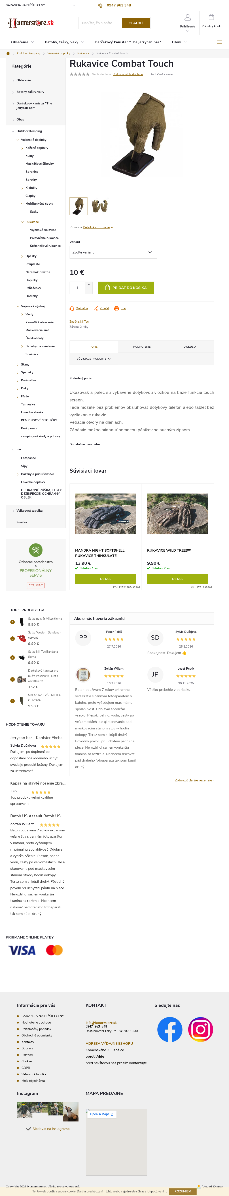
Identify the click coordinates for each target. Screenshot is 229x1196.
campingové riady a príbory (40, 436)
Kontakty (27, 1042)
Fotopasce (28, 458)
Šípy (24, 466)
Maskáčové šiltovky (39, 164)
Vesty (29, 314)
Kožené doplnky (36, 148)
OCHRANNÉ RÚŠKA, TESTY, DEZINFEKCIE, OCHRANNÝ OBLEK (41, 494)
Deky (24, 388)
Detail (105, 579)
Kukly (29, 156)
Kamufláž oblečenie (39, 322)
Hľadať (136, 23)
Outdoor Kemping (29, 131)
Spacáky (27, 372)
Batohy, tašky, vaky (30, 92)
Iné (19, 449)
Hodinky (31, 296)
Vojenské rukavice (43, 230)
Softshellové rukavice (45, 246)
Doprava (27, 1048)
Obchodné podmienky (36, 1035)
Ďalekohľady (34, 338)
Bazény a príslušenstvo (37, 474)
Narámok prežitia (37, 272)
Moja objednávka (33, 1081)
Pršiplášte (32, 264)
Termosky (28, 404)
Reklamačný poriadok (36, 1029)
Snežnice (31, 354)
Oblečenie (24, 80)
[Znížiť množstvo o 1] (88, 291)
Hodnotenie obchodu (36, 1022)
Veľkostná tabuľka (30, 511)
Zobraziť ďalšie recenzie (193, 780)
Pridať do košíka (129, 287)
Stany (25, 364)
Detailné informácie (96, 227)
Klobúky (31, 188)
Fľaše (25, 396)
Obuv (20, 119)
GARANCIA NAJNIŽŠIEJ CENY (25, 5)
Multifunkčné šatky (39, 203)
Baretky (31, 180)
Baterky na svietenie (40, 346)
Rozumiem (182, 1191)
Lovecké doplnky (33, 482)
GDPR (25, 1068)
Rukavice (32, 222)
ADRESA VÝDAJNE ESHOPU (109, 1043)
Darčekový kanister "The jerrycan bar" (34, 105)
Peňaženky (33, 288)
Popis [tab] (94, 347)
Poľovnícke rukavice (44, 238)
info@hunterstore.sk (101, 1022)
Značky (22, 522)
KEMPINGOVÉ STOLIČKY (39, 420)
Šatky (34, 212)
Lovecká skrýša (32, 412)
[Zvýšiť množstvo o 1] (88, 285)
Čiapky (30, 196)
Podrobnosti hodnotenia (128, 74)
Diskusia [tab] (190, 347)
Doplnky (31, 280)
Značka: (79, 322)
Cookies (26, 1061)
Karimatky (28, 380)
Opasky (30, 256)
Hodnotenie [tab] (142, 347)
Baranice (31, 172)
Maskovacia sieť (37, 330)
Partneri (27, 1055)
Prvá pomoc (29, 428)
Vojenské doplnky (33, 140)
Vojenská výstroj (33, 306)
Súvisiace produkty (91, 359)
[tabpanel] (106, 537)
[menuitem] (23, 42)
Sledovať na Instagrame (51, 1128)
